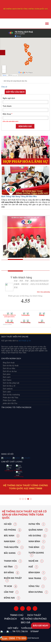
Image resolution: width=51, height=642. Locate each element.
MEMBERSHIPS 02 (14, 329)
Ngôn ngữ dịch (9, 98)
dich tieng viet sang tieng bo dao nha (15, 81)
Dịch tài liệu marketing (11, 395)
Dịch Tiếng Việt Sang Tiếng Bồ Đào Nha (19, 196)
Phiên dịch (10, 618)
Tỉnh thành (7, 106)
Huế (33, 566)
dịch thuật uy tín (24, 341)
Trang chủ (16, 615)
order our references (31, 265)
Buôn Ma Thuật (13, 579)
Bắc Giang (11, 553)
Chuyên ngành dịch (11, 358)
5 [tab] (31, 499)
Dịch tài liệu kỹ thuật (10, 366)
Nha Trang (37, 578)
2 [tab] (23, 499)
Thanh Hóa (12, 561)
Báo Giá (25, 622)
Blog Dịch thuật (9, 363)
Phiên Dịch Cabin (9, 400)
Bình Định (36, 572)
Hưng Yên (36, 524)
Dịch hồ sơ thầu (9, 368)
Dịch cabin (7, 392)
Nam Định (11, 541)
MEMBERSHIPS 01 (5, 329)
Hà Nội (10, 524)
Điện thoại (7, 114)
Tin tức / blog (20, 631)
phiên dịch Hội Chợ (10, 403)
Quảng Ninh (38, 529)
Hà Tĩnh (10, 566)
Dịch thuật (34, 615)
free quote (11, 265)
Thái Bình (36, 547)
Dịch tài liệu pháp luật (11, 383)
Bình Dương (38, 592)
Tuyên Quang (36, 554)
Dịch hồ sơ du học (10, 371)
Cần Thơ (10, 592)
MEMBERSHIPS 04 (33, 329)
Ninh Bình (36, 541)
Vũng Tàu (36, 586)
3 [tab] (25, 499)
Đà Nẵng (11, 572)
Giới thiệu (13, 628)
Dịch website (8, 389)
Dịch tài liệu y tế (9, 386)
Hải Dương (37, 535)
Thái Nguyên (13, 547)
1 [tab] (20, 499)
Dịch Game (7, 380)
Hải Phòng (12, 529)
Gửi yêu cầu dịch (15, 92)
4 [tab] (28, 499)
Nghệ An (35, 561)
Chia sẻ (4, 87)
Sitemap (34, 631)
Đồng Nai (11, 597)
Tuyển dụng (27, 628)
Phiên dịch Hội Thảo (10, 398)
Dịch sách (6, 377)
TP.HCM (10, 586)
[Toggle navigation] (47, 24)
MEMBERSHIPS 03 (22, 329)
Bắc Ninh (11, 535)
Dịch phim (6, 374)
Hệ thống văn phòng (34, 618)
